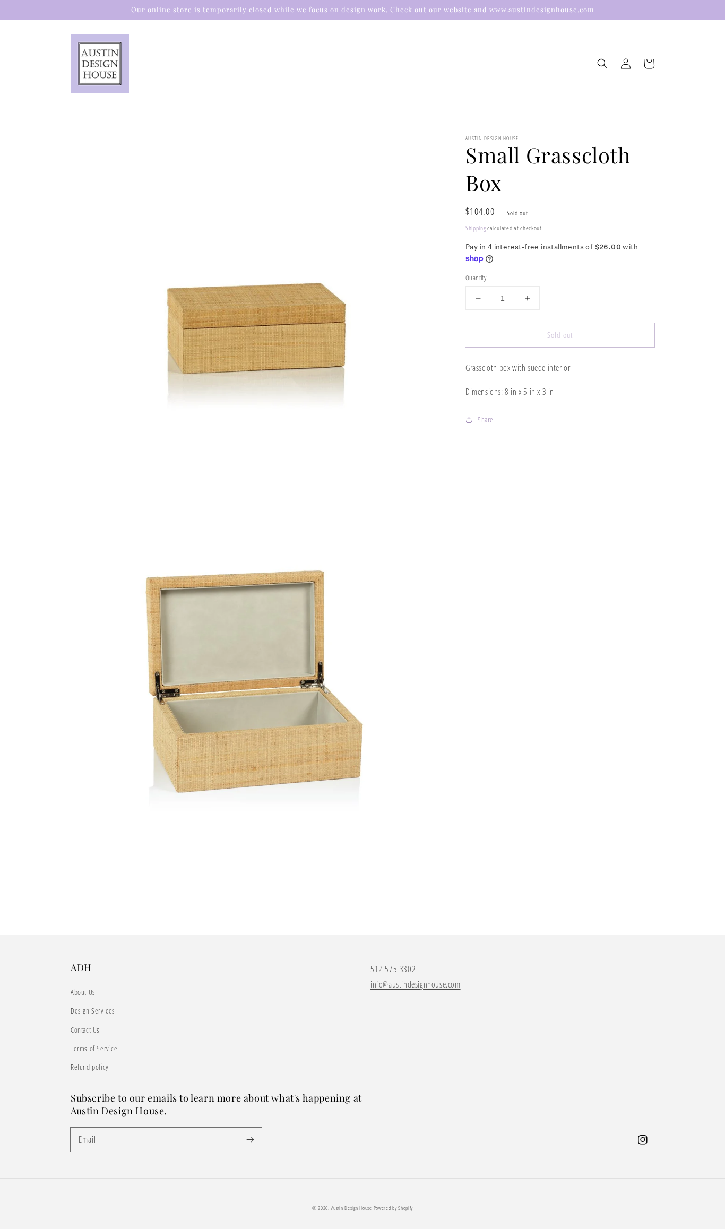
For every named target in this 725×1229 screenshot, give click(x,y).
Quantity (475, 277)
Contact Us (85, 1030)
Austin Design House (352, 1207)
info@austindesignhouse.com (415, 984)
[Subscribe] (250, 1139)
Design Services (93, 1011)
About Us (83, 992)
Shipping (475, 227)
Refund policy (90, 1067)
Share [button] (486, 419)
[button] (602, 63)
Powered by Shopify (393, 1207)
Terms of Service (94, 1048)
